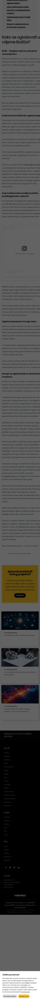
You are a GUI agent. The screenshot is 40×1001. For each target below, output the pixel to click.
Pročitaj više (25, 992)
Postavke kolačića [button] (10, 996)
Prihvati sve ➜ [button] (24, 996)
